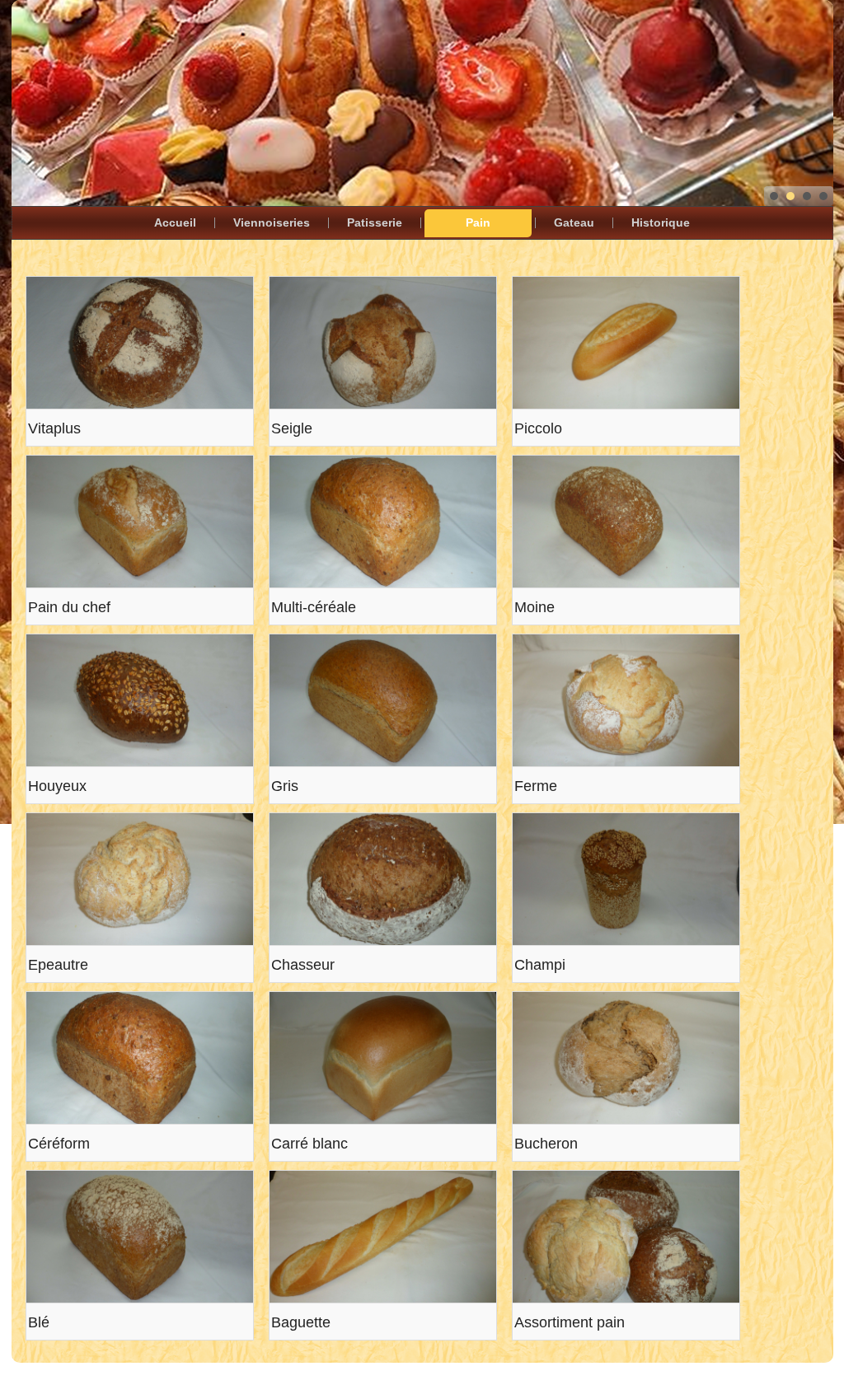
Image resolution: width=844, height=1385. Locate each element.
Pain (478, 222)
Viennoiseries (271, 222)
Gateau (574, 222)
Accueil (175, 222)
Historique (660, 222)
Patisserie (374, 222)
